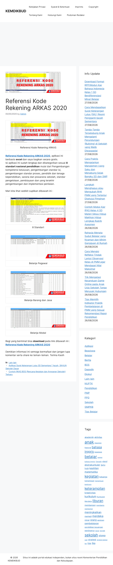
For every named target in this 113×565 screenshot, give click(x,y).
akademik (89, 437)
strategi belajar (102, 540)
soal (86, 540)
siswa (102, 535)
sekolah (91, 535)
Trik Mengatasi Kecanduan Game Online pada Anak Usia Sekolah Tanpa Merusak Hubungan (96, 284)
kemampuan (89, 481)
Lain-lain (12, 362)
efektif (104, 461)
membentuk (89, 509)
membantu (100, 505)
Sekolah (89, 402)
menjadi (88, 516)
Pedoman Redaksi (75, 15)
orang (93, 520)
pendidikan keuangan (94, 527)
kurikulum (90, 496)
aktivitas (98, 437)
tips (89, 543)
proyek (102, 531)
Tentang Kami (35, 15)
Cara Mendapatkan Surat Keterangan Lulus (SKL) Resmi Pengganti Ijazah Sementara (95, 114)
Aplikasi (89, 346)
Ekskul (88, 374)
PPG (87, 397)
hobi (87, 468)
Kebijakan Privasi (37, 7)
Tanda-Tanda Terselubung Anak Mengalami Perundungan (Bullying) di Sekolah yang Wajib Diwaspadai (96, 140)
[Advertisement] (56, 42)
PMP (87, 393)
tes (86, 543)
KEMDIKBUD (16, 11)
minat (87, 520)
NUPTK (89, 383)
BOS (87, 364)
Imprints (79, 7)
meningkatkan (93, 512)
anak (89, 442)
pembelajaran (92, 523)
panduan (100, 520)
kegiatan (92, 476)
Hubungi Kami (54, 15)
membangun (90, 505)
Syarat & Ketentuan (60, 7)
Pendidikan (91, 388)
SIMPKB (89, 407)
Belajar (88, 355)
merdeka (97, 516)
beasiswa (98, 452)
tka (93, 543)
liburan (97, 501)
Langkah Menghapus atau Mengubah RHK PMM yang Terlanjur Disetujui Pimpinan (96, 191)
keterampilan (95, 488)
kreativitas (90, 492)
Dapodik (89, 369)
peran (97, 531)
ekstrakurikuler (92, 464)
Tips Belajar (91, 411)
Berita (88, 360)
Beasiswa (90, 350)
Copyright (93, 7)
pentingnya (90, 530)
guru (103, 465)
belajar (91, 456)
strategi (92, 539)
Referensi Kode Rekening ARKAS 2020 (28, 155)
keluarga (103, 477)
